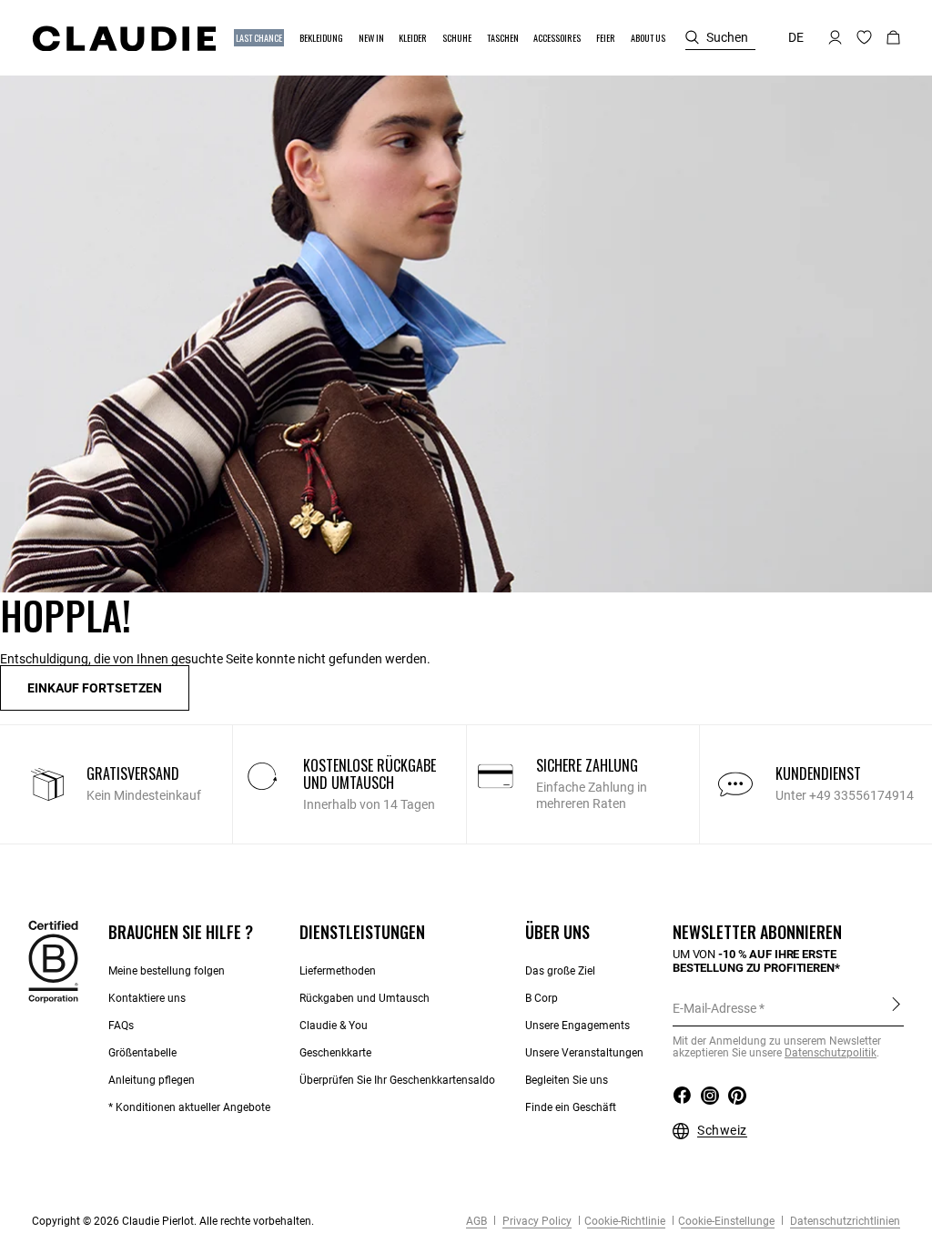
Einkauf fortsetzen (94, 688)
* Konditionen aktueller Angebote (189, 1107)
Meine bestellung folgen (166, 971)
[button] (260, 38)
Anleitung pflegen (151, 1080)
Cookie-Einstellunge (726, 1221)
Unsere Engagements (577, 1025)
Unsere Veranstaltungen (584, 1052)
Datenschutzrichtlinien (843, 1221)
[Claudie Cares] (53, 961)
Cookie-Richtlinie (624, 1221)
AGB (476, 1221)
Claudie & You (333, 1025)
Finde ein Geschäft (570, 1107)
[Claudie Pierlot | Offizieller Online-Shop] (124, 38)
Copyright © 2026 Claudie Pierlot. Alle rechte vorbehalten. (173, 1221)
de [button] (796, 37)
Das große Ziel (560, 971)
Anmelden (896, 1007)
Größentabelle (142, 1052)
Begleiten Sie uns (566, 1080)
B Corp (541, 998)
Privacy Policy (536, 1221)
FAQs (121, 1025)
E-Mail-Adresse (714, 1008)
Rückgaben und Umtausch (364, 998)
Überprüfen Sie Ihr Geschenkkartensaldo (397, 1080)
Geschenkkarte (335, 1052)
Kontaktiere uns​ (147, 998)
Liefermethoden (337, 971)
